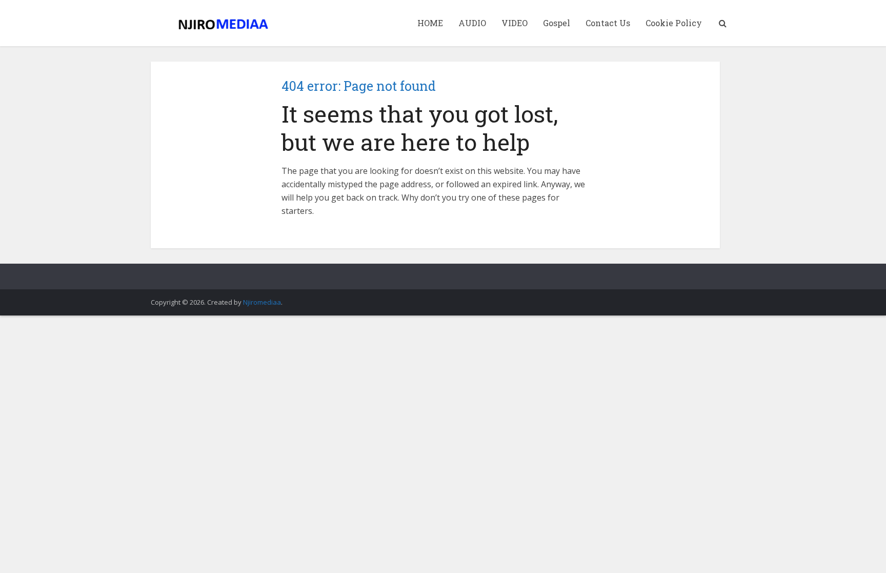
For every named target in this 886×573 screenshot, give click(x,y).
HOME (430, 22)
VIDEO (514, 22)
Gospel (556, 22)
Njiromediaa (262, 302)
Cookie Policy (674, 22)
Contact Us (608, 22)
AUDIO (472, 22)
